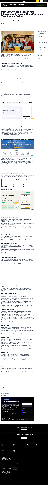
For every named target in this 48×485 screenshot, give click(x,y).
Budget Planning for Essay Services (40, 51)
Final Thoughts (40, 59)
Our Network (14, 451)
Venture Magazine (27, 445)
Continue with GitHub (27, 405)
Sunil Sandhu (8, 458)
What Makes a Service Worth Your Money (41, 34)
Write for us (3, 450)
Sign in (8, 393)
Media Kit (14, 450)
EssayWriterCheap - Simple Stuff (43, 42)
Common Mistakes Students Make (42, 47)
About (37, 444)
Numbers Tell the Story (41, 43)
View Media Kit (24, 429)
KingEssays (10, 159)
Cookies (37, 449)
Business (14, 444)
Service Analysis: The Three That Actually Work (42, 36)
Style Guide (3, 451)
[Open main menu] (1, 1)
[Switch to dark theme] (35, 1)
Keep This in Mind (40, 55)
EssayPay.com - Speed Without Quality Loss (42, 38)
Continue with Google (27, 403)
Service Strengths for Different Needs (42, 45)
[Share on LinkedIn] (3, 387)
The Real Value (40, 58)
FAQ (13, 445)
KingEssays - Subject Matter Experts (41, 40)
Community (3, 449)
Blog (2, 444)
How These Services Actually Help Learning (41, 49)
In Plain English (26, 444)
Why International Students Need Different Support (42, 31)
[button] (24, 1)
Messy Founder (27, 449)
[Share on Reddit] (6, 387)
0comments (5, 23)
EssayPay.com (3, 120)
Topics (2, 445)
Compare (14, 449)
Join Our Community (24, 437)
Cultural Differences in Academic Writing (41, 53)
